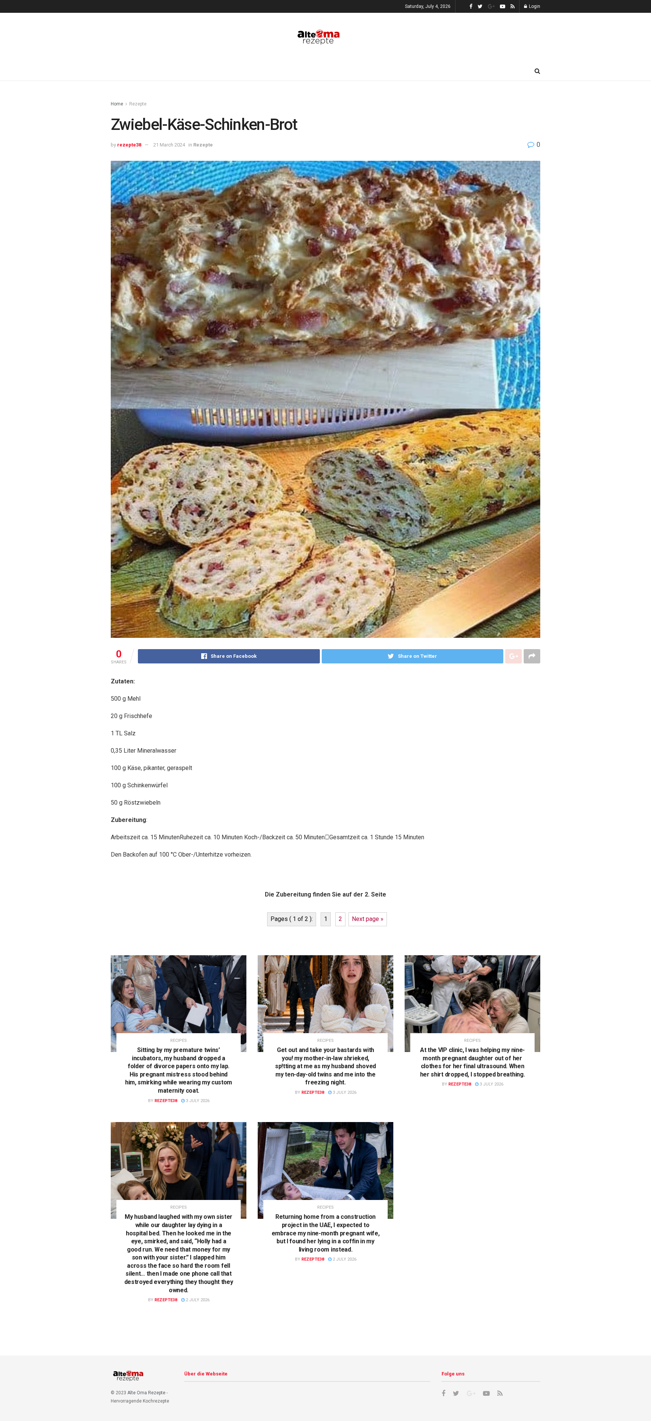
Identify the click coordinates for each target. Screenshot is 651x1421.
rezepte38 (129, 145)
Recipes (178, 1040)
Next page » (368, 918)
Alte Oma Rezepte (146, 1392)
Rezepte (138, 104)
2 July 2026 (197, 1300)
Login (534, 6)
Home (117, 104)
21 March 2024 (169, 145)
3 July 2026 (197, 1100)
